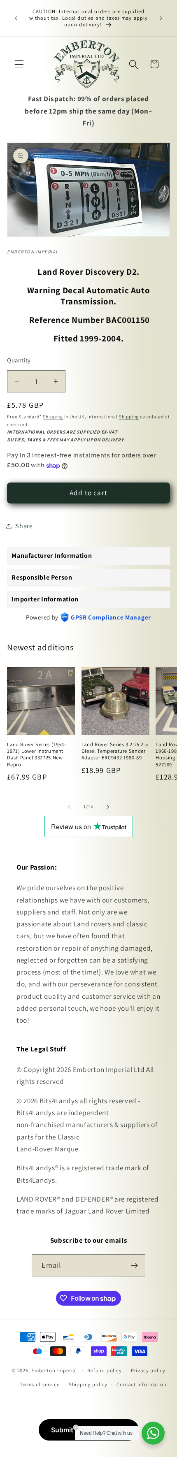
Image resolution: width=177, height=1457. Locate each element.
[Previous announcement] (16, 18)
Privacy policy (148, 1370)
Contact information (141, 1384)
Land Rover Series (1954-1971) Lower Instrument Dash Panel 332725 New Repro (36, 754)
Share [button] (24, 526)
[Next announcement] (161, 18)
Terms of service (40, 1384)
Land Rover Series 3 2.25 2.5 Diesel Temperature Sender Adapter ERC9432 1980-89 (115, 751)
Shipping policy (88, 1384)
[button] (19, 64)
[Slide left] (69, 807)
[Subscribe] (134, 1265)
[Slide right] (108, 807)
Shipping (53, 416)
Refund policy (104, 1370)
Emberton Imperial (54, 1370)
